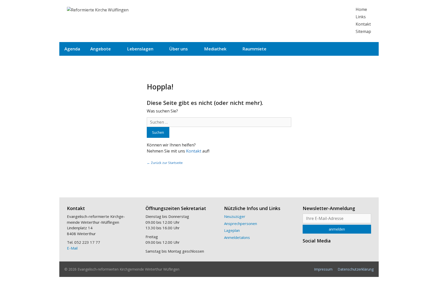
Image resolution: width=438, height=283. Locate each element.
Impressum (323, 269)
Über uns (178, 49)
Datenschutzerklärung (356, 269)
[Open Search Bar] (371, 49)
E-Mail (72, 248)
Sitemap (363, 31)
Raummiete (254, 49)
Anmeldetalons (237, 237)
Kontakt (363, 24)
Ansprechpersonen (240, 223)
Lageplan (232, 230)
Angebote (100, 49)
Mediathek (215, 49)
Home (361, 9)
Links (361, 17)
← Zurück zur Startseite (165, 162)
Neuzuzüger (234, 216)
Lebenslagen (140, 49)
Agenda (72, 49)
